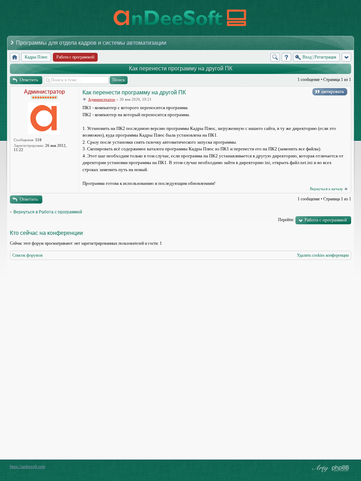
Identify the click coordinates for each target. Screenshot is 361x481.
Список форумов (27, 255)
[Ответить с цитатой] (329, 91)
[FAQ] (286, 57)
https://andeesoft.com (27, 466)
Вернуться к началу (326, 189)
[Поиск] (275, 57)
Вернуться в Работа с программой (47, 212)
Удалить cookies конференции (323, 255)
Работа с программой (326, 220)
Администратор (44, 92)
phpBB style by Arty (319, 468)
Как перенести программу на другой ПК (180, 68)
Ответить (29, 79)
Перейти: (286, 219)
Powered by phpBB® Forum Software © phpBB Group (340, 468)
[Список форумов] (14, 57)
